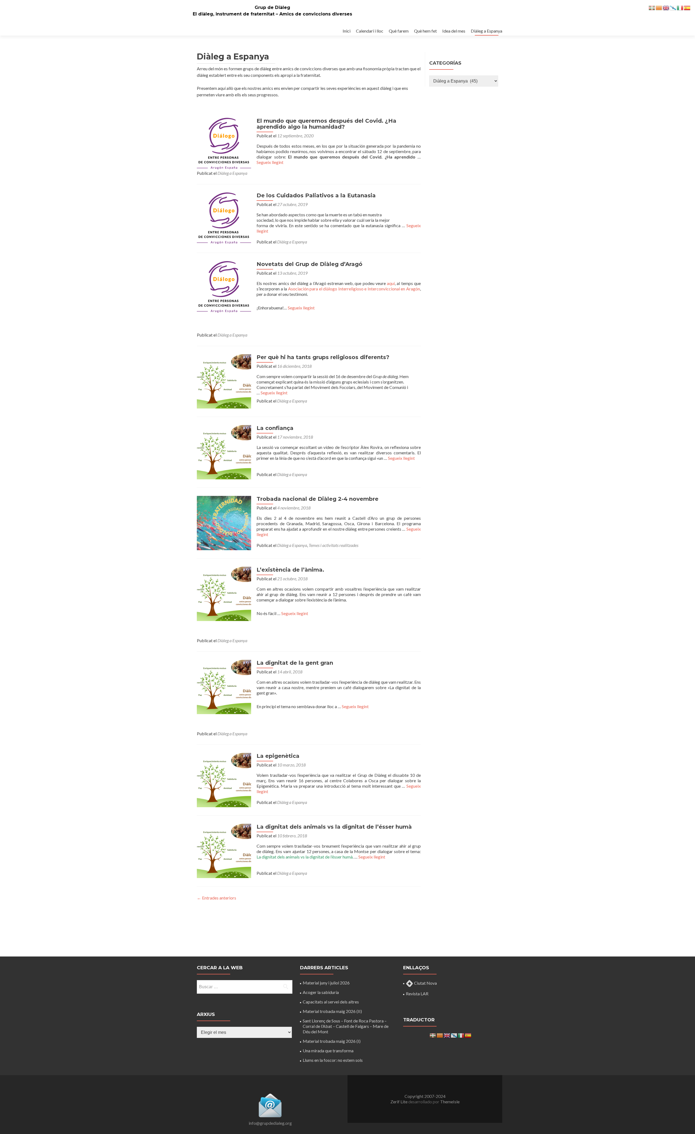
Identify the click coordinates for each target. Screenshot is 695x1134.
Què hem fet (425, 30)
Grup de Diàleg (272, 7)
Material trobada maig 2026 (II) (332, 1011)
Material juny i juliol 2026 (326, 982)
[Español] (468, 1034)
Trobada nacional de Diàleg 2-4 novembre (317, 499)
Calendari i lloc (369, 30)
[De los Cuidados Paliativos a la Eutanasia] (224, 217)
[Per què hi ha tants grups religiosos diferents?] (224, 380)
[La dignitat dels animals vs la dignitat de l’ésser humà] (224, 850)
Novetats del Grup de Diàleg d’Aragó (309, 264)
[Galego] (454, 1034)
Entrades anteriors (216, 897)
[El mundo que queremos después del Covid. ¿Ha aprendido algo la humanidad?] (224, 142)
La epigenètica (278, 756)
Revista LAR (417, 993)
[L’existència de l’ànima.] (224, 593)
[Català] (440, 1034)
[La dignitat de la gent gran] (224, 686)
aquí (391, 283)
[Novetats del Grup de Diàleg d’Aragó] (224, 286)
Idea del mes (453, 30)
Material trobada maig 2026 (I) (332, 1041)
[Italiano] (461, 1034)
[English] (447, 1034)
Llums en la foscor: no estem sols (333, 1060)
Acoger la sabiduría (321, 992)
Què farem (399, 30)
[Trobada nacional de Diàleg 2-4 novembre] (224, 522)
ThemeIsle (450, 1101)
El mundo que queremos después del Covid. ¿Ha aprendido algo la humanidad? (326, 124)
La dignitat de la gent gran (295, 663)
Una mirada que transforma (328, 1050)
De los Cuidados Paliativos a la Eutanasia (316, 195)
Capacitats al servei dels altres (331, 1001)
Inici (346, 30)
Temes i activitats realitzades (333, 545)
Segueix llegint (270, 162)
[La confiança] (224, 451)
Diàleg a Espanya (486, 30)
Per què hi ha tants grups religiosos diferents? (323, 357)
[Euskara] (433, 1034)
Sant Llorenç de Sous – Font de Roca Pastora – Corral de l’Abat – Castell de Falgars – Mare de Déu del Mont (345, 1026)
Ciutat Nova (425, 983)
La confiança (275, 428)
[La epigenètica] (224, 779)
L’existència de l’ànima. (290, 569)
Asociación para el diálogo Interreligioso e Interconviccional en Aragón (354, 288)
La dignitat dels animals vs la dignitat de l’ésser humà (334, 826)
